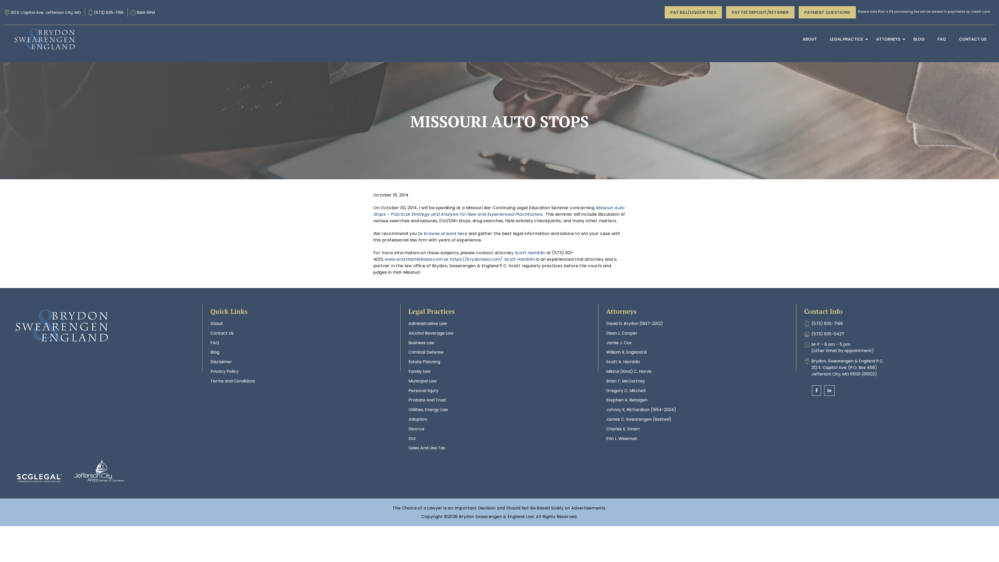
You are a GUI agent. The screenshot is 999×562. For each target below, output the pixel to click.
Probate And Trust (427, 400)
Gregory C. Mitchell (625, 391)
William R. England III (626, 352)
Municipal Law (422, 381)
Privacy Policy (224, 371)
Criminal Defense (426, 352)
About (810, 39)
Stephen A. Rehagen (627, 400)
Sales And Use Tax (426, 448)
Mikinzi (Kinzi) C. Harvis (628, 371)
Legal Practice (846, 39)
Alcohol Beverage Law (430, 333)
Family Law (419, 371)
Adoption (417, 419)
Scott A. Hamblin (623, 362)
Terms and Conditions (232, 381)
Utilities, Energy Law (428, 410)
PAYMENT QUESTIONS (827, 12)
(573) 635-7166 (109, 12)
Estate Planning (424, 362)
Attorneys (888, 39)
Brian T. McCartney (625, 381)
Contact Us (973, 39)
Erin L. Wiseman (621, 439)
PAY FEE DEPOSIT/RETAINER (760, 12)
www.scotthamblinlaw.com (414, 259)
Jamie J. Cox (619, 343)
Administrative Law (427, 324)
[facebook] (816, 390)
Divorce (416, 429)
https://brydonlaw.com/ (476, 259)
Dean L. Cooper (621, 333)
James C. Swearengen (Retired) (638, 419)
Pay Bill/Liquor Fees (693, 12)
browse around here (445, 234)
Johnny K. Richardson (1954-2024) (641, 410)
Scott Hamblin (530, 253)
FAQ (942, 39)
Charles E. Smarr (623, 429)
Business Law (421, 343)
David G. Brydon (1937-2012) (634, 324)
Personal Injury (423, 391)
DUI (411, 439)
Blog (919, 39)
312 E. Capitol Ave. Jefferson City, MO (45, 12)
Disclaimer (221, 362)
